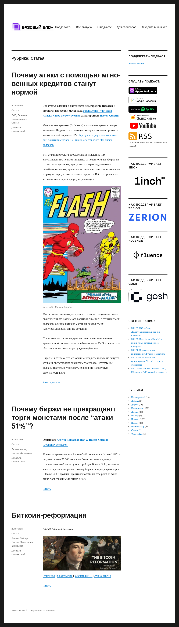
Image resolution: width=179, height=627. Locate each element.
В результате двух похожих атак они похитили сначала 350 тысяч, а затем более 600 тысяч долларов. (80, 140)
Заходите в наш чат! (154, 27)
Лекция (134, 411)
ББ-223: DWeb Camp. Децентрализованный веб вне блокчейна (145, 331)
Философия (26, 542)
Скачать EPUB (83, 575)
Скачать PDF (65, 575)
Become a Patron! (136, 63)
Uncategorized (138, 397)
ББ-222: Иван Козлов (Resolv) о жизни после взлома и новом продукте (146, 342)
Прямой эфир (137, 426)
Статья (15, 110)
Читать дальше (51, 382)
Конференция (138, 408)
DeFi (14, 115)
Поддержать (63, 27)
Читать (47, 488)
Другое (134, 404)
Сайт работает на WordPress (41, 610)
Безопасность (19, 119)
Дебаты (135, 400)
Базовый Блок (18, 610)
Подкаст (135, 419)
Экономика (26, 453)
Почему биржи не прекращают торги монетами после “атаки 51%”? (64, 417)
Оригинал (49, 575)
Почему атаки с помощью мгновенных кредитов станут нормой (66, 83)
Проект (134, 422)
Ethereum (22, 115)
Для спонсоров (126, 27)
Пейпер (24, 538)
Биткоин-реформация (49, 515)
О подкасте (104, 27)
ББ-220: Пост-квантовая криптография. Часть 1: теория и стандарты (147, 361)
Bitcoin (15, 538)
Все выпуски (84, 27)
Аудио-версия (102, 575)
